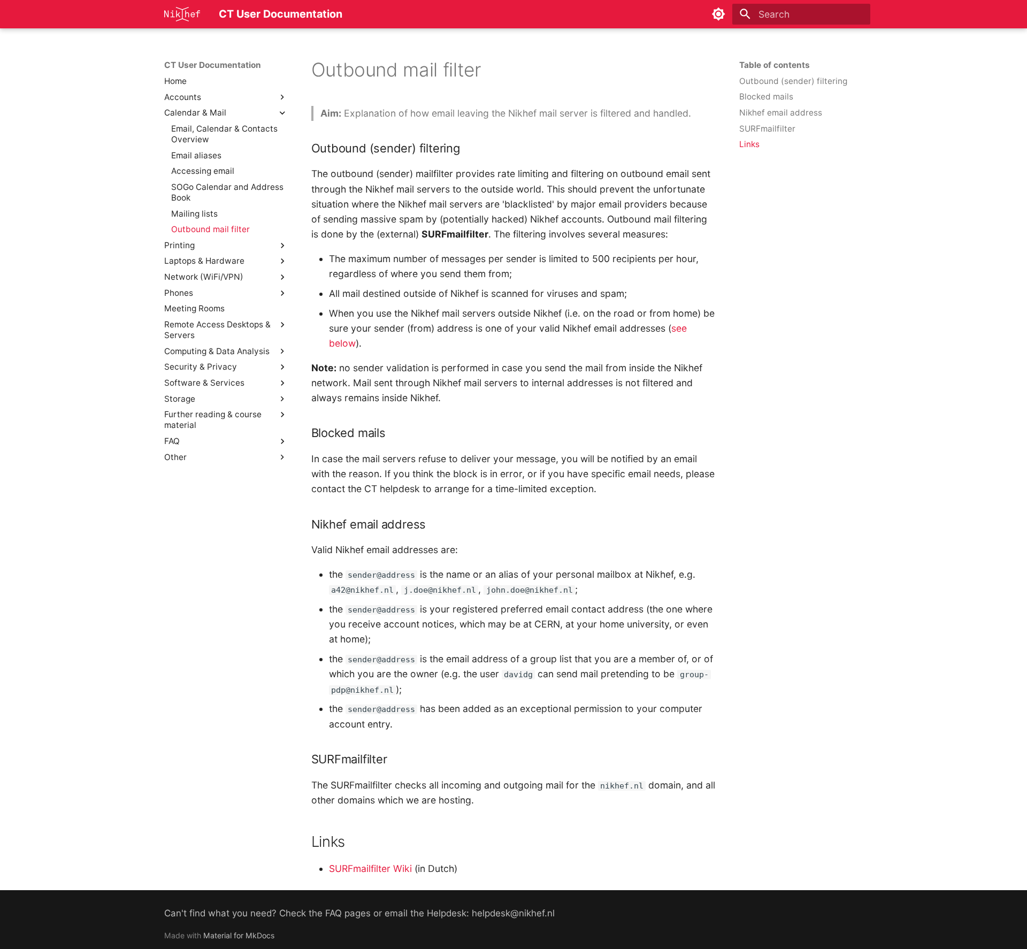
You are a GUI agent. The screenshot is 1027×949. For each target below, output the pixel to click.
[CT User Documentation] (182, 14)
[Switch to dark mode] (718, 14)
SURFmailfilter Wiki (370, 868)
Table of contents (774, 65)
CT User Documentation (212, 65)
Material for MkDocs (238, 935)
